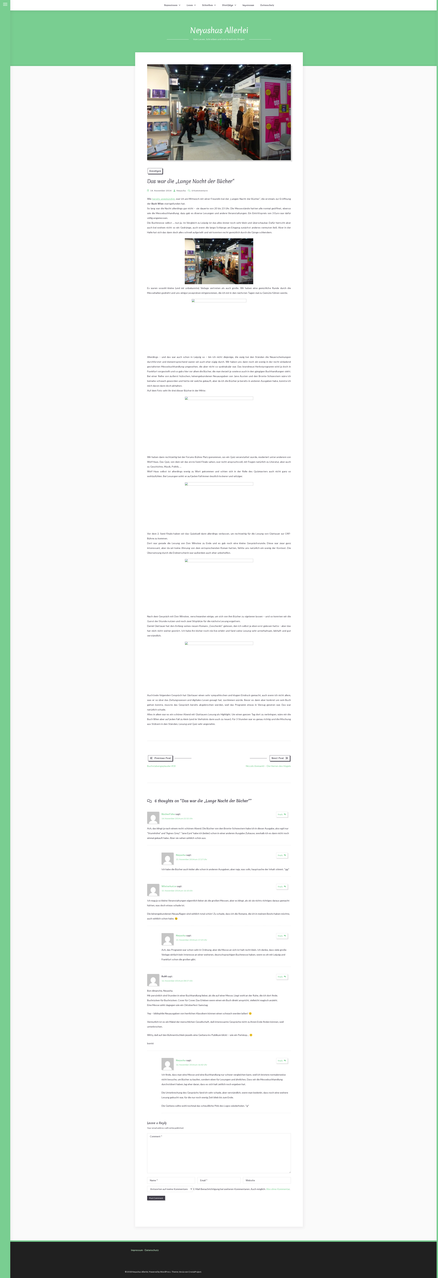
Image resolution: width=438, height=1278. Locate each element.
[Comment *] (219, 1172)
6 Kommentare (200, 190)
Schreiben (207, 5)
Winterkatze (169, 886)
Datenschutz (267, 5)
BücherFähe (168, 814)
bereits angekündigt (163, 198)
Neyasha (181, 190)
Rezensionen (170, 5)
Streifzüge (227, 5)
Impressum (248, 5)
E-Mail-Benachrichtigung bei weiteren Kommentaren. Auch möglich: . (241, 1189)
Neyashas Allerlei (219, 30)
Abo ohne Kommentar (278, 1189)
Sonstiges (155, 171)
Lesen (190, 5)
